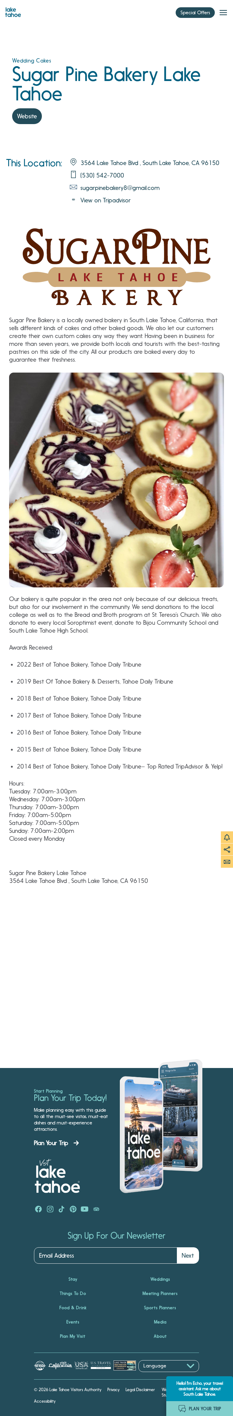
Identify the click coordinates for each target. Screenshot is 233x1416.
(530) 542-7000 (102, 175)
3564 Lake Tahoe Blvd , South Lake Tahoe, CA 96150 (149, 163)
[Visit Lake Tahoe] (13, 10)
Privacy (113, 1389)
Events (72, 1322)
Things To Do (73, 1293)
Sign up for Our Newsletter (116, 1236)
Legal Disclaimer (140, 1389)
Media (160, 1322)
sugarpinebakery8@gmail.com (120, 187)
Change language (156, 1375)
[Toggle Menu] (223, 12)
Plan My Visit (73, 1336)
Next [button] (188, 1255)
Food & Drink (72, 1307)
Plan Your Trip (51, 1143)
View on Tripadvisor (105, 200)
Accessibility (45, 1401)
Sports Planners (160, 1307)
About (160, 1336)
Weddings (160, 1279)
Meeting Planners (160, 1293)
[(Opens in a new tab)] (38, 1210)
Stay (73, 1279)
